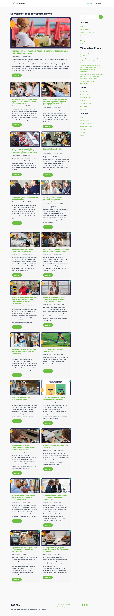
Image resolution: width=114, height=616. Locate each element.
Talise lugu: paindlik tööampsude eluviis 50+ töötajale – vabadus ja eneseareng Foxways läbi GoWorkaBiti (55, 102)
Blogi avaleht (89, 3)
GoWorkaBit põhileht (63, 604)
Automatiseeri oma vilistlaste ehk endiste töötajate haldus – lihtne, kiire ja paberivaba (24, 101)
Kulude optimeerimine (87, 32)
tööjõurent (83, 38)
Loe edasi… (17, 75)
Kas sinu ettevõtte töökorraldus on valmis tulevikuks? (25, 198)
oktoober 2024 (84, 100)
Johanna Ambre (16, 56)
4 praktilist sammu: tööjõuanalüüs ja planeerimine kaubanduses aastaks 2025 (25, 549)
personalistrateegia (86, 35)
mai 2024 (83, 109)
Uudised (82, 44)
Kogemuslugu (84, 29)
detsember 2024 (85, 97)
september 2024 (85, 103)
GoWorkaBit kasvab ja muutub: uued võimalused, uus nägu (54, 398)
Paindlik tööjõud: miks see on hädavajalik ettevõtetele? (22, 250)
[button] (101, 3)
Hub (81, 26)
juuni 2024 (83, 106)
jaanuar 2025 (84, 94)
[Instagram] (87, 605)
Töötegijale (83, 41)
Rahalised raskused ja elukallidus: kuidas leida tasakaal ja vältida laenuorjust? (24, 351)
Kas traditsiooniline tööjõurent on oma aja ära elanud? (24, 398)
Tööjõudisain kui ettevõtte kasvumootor (53, 150)
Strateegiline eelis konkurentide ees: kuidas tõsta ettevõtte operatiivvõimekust (23, 497)
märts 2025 (83, 91)
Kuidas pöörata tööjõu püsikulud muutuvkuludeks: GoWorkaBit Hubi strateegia (56, 549)
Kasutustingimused (63, 607)
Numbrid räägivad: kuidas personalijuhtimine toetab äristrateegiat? (52, 199)
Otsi (81, 13)
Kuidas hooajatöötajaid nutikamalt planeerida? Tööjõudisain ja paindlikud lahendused (91, 54)
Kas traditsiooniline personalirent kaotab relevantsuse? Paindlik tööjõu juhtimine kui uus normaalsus (24, 300)
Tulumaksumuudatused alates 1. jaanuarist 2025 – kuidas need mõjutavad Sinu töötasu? (55, 299)
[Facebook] (83, 605)
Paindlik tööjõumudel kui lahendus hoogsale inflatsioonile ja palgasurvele (55, 497)
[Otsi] (101, 17)
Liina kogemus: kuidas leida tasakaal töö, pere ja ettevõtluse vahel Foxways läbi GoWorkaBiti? (24, 151)
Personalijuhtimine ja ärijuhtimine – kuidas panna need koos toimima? (56, 250)
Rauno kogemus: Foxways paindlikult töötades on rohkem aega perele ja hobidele (23, 447)
